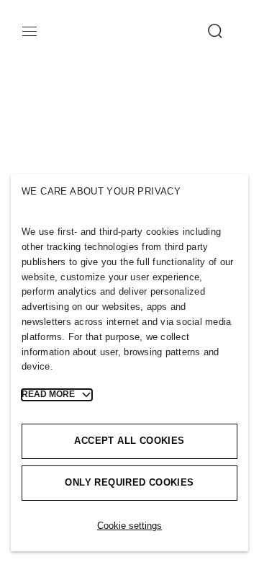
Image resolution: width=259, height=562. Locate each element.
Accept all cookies (129, 440)
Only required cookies (129, 482)
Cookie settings (129, 525)
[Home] (67, 36)
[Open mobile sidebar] (35, 31)
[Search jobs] (209, 31)
